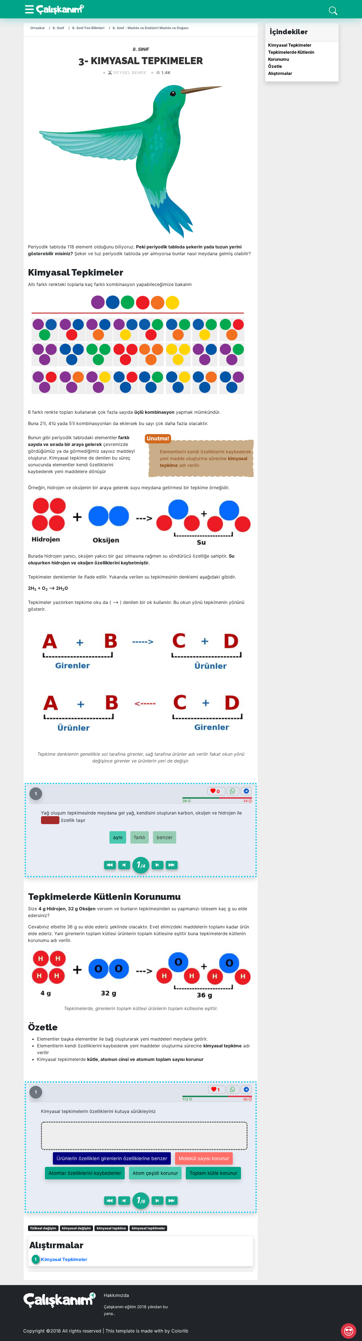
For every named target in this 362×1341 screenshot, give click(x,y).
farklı (139, 837)
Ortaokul (37, 28)
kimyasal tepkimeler (148, 1228)
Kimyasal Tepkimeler (64, 1259)
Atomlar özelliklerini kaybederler (85, 1173)
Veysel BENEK (129, 72)
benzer (165, 837)
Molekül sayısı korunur (204, 1158)
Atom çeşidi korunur (155, 1173)
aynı (117, 837)
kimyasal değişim (76, 1228)
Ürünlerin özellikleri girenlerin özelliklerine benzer (112, 1158)
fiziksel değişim (43, 1228)
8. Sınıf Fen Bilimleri (88, 28)
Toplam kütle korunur (213, 1173)
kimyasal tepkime (111, 1228)
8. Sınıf (58, 28)
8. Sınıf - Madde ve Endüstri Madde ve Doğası (150, 28)
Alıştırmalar (280, 73)
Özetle (275, 66)
